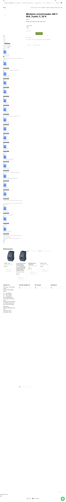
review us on (5, 48)
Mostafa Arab (5, 210)
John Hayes (5, 65)
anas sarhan (5, 85)
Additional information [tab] (36, 45)
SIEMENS (48, 39)
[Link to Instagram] (62, 492)
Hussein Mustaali (6, 168)
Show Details (9, 271)
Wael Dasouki (5, 187)
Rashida (4, 196)
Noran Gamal (5, 131)
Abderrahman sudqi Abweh (8, 159)
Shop (4, 7)
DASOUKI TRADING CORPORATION (10, 178)
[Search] (53, 3)
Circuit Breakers (37, 39)
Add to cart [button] (9, 269)
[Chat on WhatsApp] (63, 499)
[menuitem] (6, 3)
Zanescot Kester (6, 54)
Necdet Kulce (5, 139)
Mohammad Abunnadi (7, 231)
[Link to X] (60, 492)
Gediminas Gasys (6, 122)
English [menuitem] (29, 498)
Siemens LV (42, 39)
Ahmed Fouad (5, 111)
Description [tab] (29, 45)
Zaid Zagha (5, 221)
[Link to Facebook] (58, 492)
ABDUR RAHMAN (6, 76)
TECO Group (5, 42)
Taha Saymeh (5, 102)
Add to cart (39, 33)
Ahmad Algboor (6, 148)
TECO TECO (5, 93)
